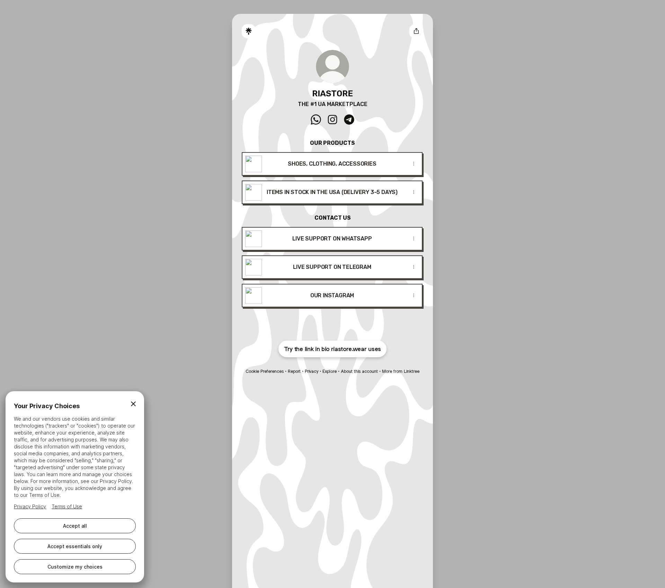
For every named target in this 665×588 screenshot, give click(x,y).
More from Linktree (400, 371)
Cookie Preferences (265, 371)
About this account (359, 371)
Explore (329, 371)
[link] (316, 119)
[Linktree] (249, 31)
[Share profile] (416, 31)
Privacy (311, 371)
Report (294, 371)
